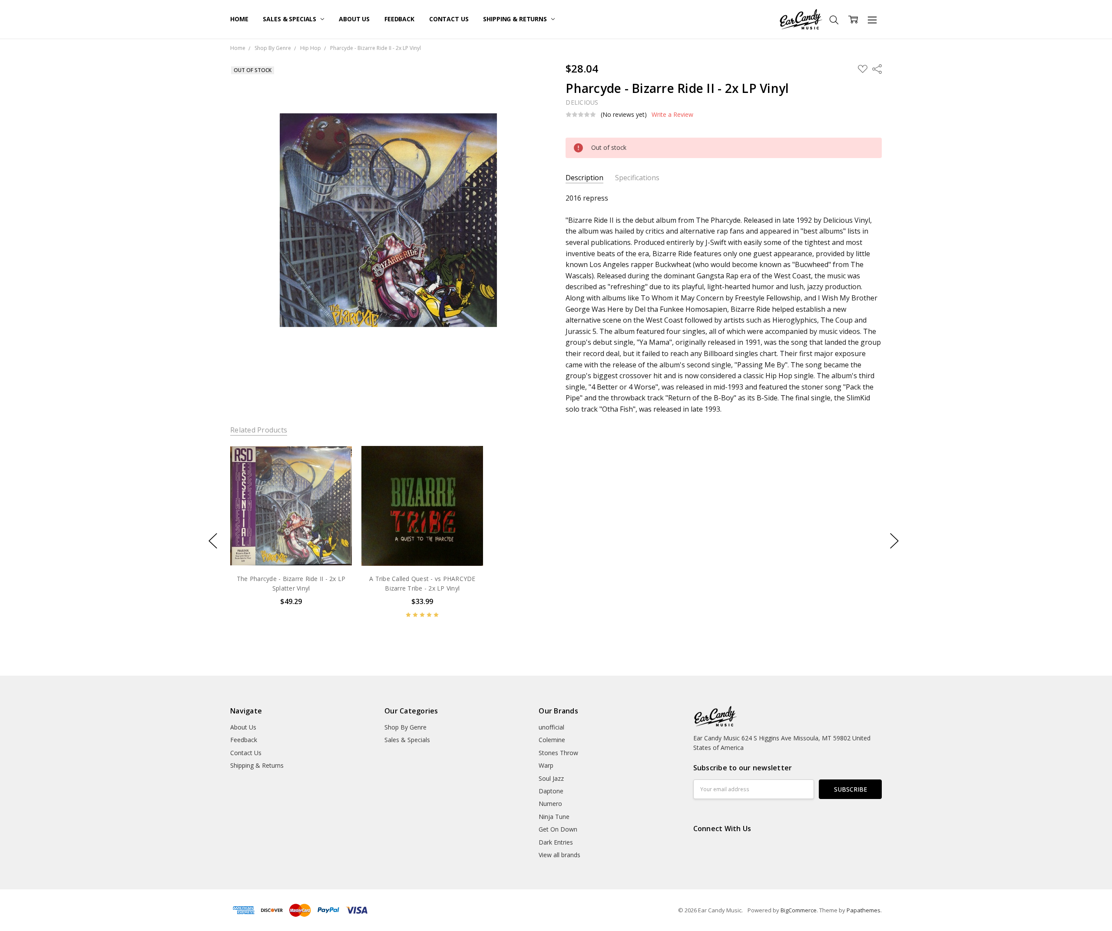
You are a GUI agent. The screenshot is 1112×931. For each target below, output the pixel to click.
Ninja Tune (554, 816)
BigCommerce (799, 910)
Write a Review (672, 114)
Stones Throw (558, 753)
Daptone (551, 791)
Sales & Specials (290, 19)
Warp (546, 765)
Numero (550, 803)
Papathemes (863, 910)
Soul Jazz (551, 778)
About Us (354, 19)
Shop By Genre (405, 727)
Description (584, 177)
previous (213, 541)
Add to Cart (290, 529)
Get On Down (558, 829)
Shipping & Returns (515, 19)
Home (239, 19)
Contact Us (449, 19)
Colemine (552, 740)
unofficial (551, 727)
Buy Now (290, 548)
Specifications (637, 177)
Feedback (399, 19)
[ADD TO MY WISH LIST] (336, 474)
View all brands (559, 855)
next (894, 541)
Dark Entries (556, 842)
